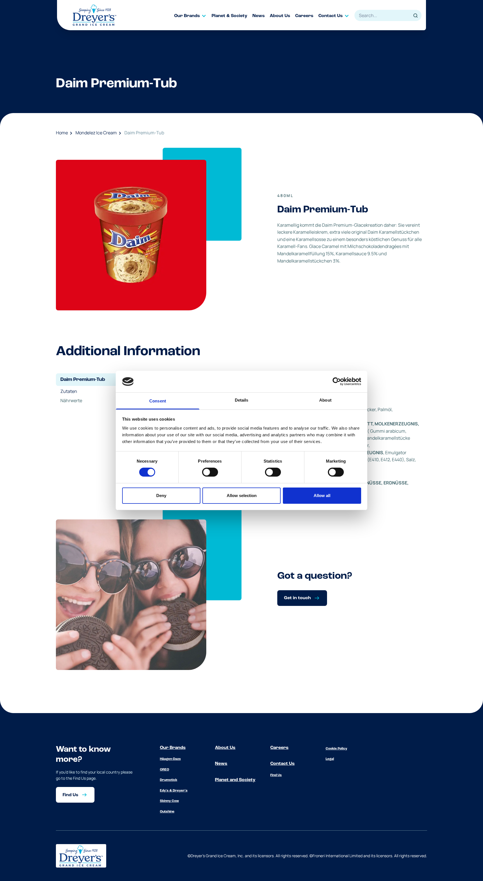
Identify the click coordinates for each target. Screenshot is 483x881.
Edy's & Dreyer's (174, 790)
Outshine (167, 811)
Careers (279, 748)
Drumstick (168, 780)
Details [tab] (241, 400)
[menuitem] (193, 16)
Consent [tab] (157, 401)
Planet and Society (235, 780)
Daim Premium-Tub (144, 133)
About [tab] (325, 400)
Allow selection (242, 495)
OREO (164, 769)
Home (62, 133)
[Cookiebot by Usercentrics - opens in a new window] (336, 381)
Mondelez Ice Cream (96, 133)
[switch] (210, 472)
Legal (330, 759)
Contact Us (282, 763)
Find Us (276, 775)
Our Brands (173, 748)
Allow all (322, 495)
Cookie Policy (336, 748)
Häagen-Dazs (170, 759)
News (221, 763)
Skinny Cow (169, 801)
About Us (225, 748)
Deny (161, 495)
